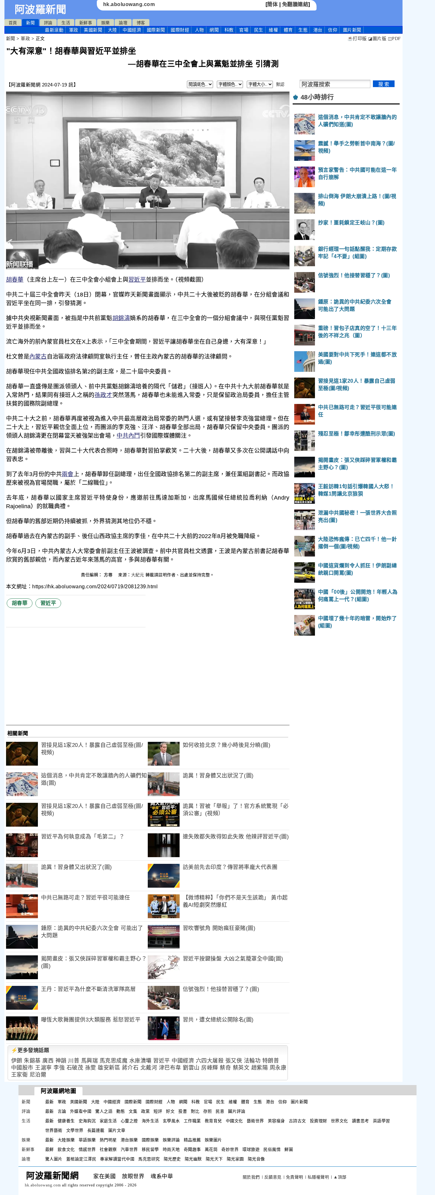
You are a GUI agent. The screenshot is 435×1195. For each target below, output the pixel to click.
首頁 (13, 22)
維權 (273, 29)
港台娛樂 (129, 1139)
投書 (182, 1111)
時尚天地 (171, 1149)
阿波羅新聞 (41, 9)
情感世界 (87, 1149)
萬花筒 (211, 1149)
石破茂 (75, 1068)
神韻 (61, 1061)
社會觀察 (108, 1149)
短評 (157, 1111)
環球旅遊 (251, 1149)
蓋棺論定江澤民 (81, 1159)
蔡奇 (225, 1068)
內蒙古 (38, 356)
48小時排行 (317, 97)
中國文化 (234, 1120)
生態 (303, 29)
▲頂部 (339, 1177)
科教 (229, 29)
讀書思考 (360, 1120)
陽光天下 (214, 1159)
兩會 (68, 474)
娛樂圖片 (213, 1139)
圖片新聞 (299, 1101)
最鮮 (49, 1149)
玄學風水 (171, 1120)
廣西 (47, 1061)
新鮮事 (85, 22)
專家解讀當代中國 (117, 1159)
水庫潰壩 (140, 1061)
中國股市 (22, 1068)
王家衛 (19, 1075)
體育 (288, 29)
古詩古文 (297, 1120)
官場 (243, 29)
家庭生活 (108, 1120)
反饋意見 (273, 1177)
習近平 (137, 280)
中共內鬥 (128, 436)
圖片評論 (236, 1111)
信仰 (332, 29)
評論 (48, 22)
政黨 (145, 1111)
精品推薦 (192, 1139)
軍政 (73, 29)
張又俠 (233, 1061)
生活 (65, 22)
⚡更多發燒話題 (30, 1050)
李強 (59, 1068)
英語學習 (381, 1120)
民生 (258, 29)
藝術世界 (255, 1120)
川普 (73, 1061)
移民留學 (150, 1149)
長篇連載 (95, 1130)
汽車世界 (129, 1149)
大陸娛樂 (66, 1139)
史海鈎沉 (87, 1120)
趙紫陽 (259, 1068)
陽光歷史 (172, 1159)
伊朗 (16, 1061)
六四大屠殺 (210, 1061)
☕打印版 (357, 38)
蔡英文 (241, 1068)
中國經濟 (132, 29)
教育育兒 (213, 1120)
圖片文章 (116, 1130)
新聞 (30, 22)
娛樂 (105, 22)
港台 (318, 29)
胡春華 (15, 280)
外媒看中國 (81, 1111)
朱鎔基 (32, 1061)
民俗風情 (272, 1149)
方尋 (109, 574)
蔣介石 (130, 1068)
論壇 (123, 22)
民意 (220, 1111)
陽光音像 (256, 1159)
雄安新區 (109, 1068)
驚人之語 (103, 1111)
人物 (199, 29)
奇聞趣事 (192, 1149)
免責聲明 (294, 1177)
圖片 (352, 29)
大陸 (112, 29)
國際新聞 (156, 29)
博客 (141, 22)
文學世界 (74, 1130)
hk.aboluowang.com (129, 4)
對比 (195, 1111)
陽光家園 (235, 1159)
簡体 (272, 4)
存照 (207, 1111)
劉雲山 (191, 1068)
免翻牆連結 (295, 4)
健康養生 (66, 1120)
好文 (170, 1111)
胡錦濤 (121, 318)
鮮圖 (288, 1149)
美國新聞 (93, 29)
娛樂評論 (171, 1139)
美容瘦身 (276, 1120)
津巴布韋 (170, 1068)
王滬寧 (43, 1068)
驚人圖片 (53, 1159)
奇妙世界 (230, 1149)
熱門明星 (108, 1139)
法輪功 (252, 1061)
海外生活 (150, 1120)
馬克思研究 (149, 1159)
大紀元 (137, 574)
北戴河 (148, 1068)
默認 (280, 84)
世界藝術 (53, 1130)
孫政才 (103, 395)
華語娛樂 (87, 1139)
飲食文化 (66, 1149)
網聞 (214, 29)
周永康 (278, 1068)
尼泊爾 (38, 1075)
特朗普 (270, 1061)
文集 (133, 1111)
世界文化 (339, 1120)
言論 (62, 1111)
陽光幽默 (193, 1159)
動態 (120, 1111)
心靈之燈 (129, 1120)
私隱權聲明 (318, 1177)
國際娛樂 (150, 1139)
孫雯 (90, 1068)
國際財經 (180, 29)
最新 (54, 29)
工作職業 (192, 1120)
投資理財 (318, 1120)
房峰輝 (209, 1068)
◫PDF (394, 38)
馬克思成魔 (114, 1061)
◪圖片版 (377, 38)
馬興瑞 (89, 1061)
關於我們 (251, 1177)
